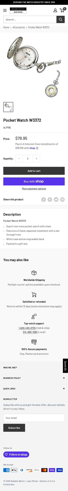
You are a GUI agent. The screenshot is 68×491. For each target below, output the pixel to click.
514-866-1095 (30, 331)
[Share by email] (62, 199)
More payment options (34, 188)
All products (19, 27)
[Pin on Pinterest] (50, 199)
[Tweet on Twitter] (56, 199)
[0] (62, 10)
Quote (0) (65, 365)
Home (6, 27)
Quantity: (8, 158)
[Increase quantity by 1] (36, 158)
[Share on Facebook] (43, 199)
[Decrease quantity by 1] (19, 158)
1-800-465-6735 (27, 328)
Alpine (7, 127)
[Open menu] (5, 10)
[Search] (60, 19)
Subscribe (14, 427)
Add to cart (34, 170)
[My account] (55, 10)
